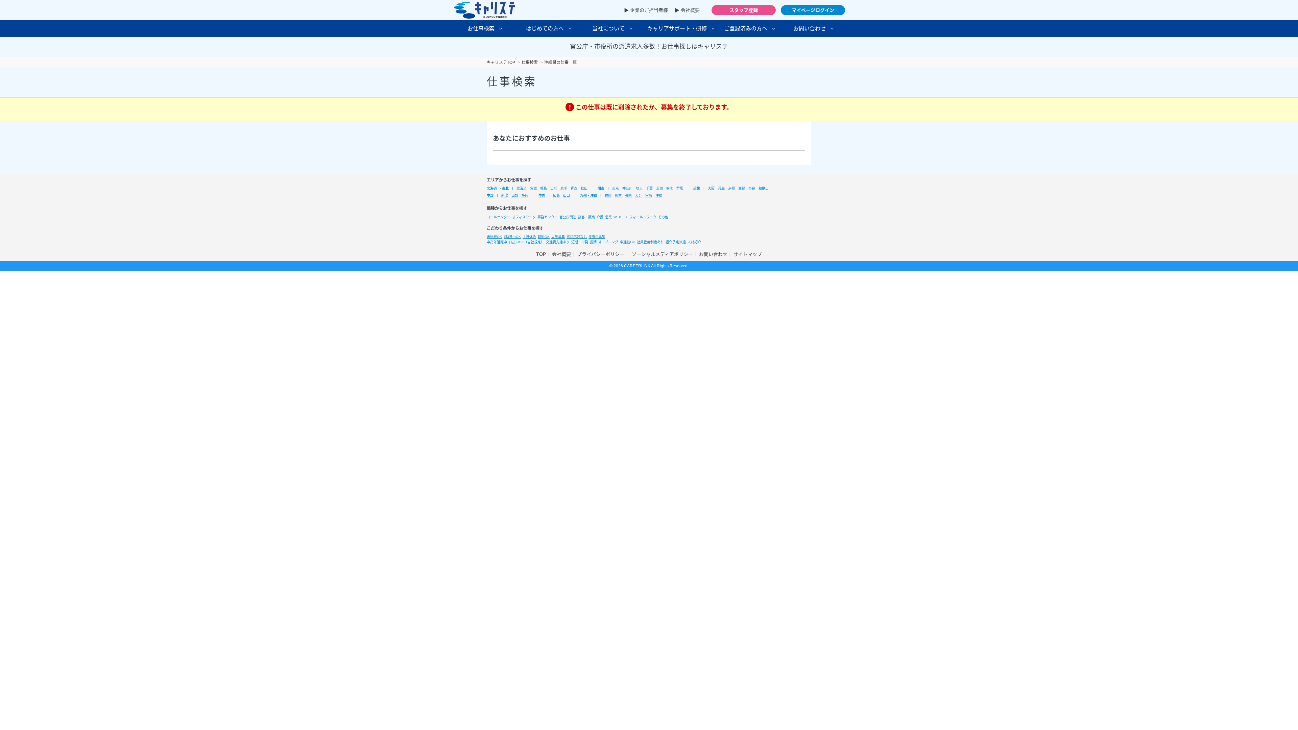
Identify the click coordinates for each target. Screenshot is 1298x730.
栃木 (669, 188)
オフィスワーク (524, 217)
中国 (541, 195)
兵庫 (721, 188)
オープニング (608, 242)
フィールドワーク (642, 217)
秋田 (584, 188)
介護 (600, 217)
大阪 (711, 188)
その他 (663, 217)
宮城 (533, 188)
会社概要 (561, 254)
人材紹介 (694, 242)
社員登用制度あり (650, 242)
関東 (601, 188)
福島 (543, 188)
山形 (553, 188)
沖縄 (658, 195)
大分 (638, 195)
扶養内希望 (596, 237)
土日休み (529, 237)
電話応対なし (577, 237)
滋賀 (741, 188)
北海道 (492, 188)
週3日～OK (512, 237)
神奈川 (627, 188)
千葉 (649, 188)
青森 (574, 188)
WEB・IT (621, 217)
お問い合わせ (713, 254)
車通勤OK (627, 242)
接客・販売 (586, 217)
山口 (566, 195)
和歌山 (764, 188)
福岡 (608, 195)
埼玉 (639, 188)
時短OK (544, 237)
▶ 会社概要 (687, 10)
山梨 (514, 195)
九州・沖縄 (588, 195)
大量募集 (558, 237)
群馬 (679, 188)
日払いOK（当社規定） (526, 242)
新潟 (504, 195)
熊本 (618, 195)
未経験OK (494, 237)
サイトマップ (748, 254)
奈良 (751, 188)
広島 (556, 195)
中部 (490, 195)
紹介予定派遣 (676, 242)
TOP (541, 254)
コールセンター (498, 217)
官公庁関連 (567, 217)
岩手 (563, 188)
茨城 (659, 188)
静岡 (525, 195)
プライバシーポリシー (601, 254)
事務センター (547, 217)
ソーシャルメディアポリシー (662, 254)
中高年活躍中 (497, 242)
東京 (615, 188)
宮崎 (648, 195)
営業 (608, 217)
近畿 (696, 188)
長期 (593, 242)
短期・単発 (579, 242)
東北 (505, 188)
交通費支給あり (558, 242)
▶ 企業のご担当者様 (646, 10)
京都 (731, 188)
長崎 (628, 195)
